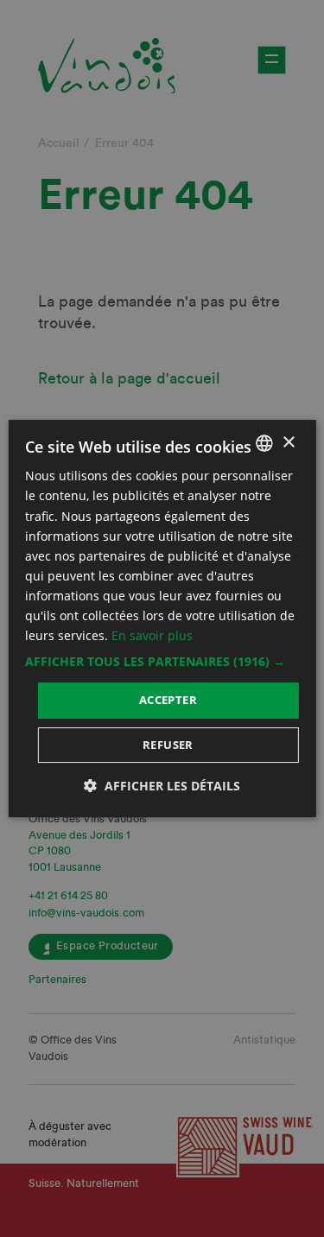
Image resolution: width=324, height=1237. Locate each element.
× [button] (288, 442)
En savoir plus (152, 635)
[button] (161, 661)
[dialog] (161, 618)
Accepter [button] (168, 699)
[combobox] (264, 443)
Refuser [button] (168, 744)
